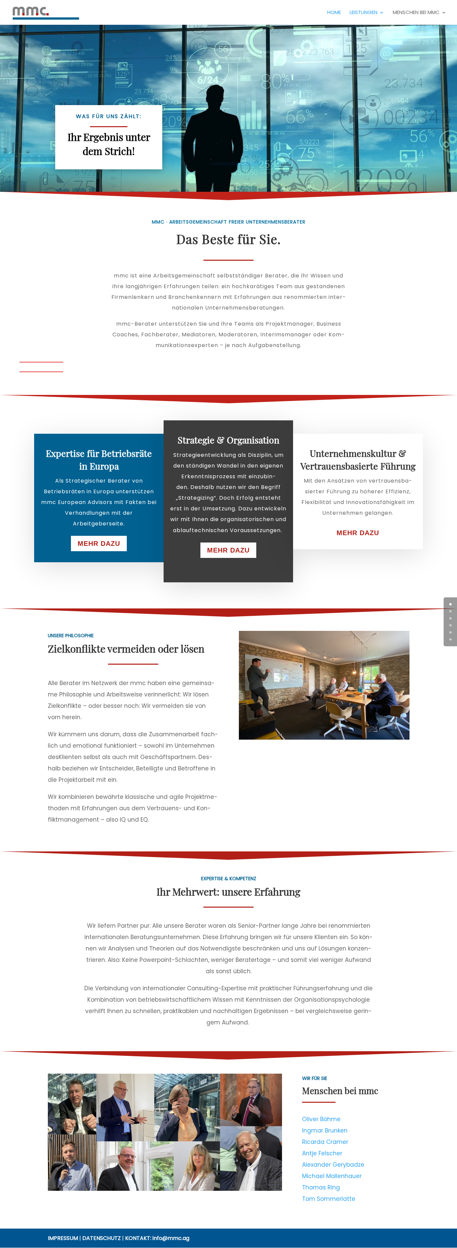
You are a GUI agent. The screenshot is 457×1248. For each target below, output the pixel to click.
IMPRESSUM (63, 1238)
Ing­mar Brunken (325, 1131)
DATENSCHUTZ (101, 1238)
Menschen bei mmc (416, 13)
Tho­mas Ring (321, 1187)
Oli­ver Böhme (321, 1119)
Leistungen (363, 13)
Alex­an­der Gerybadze (333, 1165)
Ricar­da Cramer (325, 1142)
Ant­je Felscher (322, 1153)
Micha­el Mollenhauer (332, 1176)
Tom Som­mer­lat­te (328, 1199)
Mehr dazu (99, 543)
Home (334, 13)
